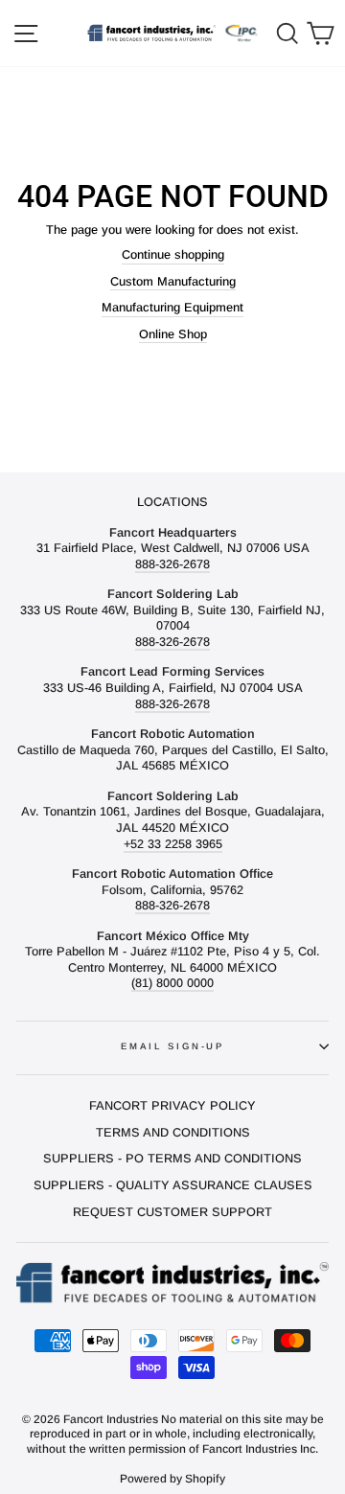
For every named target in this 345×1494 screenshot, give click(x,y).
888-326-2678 (172, 564)
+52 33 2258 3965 (173, 844)
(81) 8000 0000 (172, 983)
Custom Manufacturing (173, 281)
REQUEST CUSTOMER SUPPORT (172, 1212)
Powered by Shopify (172, 1478)
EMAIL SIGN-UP (172, 1046)
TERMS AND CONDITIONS (173, 1132)
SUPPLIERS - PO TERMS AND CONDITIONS (172, 1158)
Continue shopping (173, 254)
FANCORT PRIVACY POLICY (172, 1105)
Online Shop (173, 334)
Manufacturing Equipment (172, 307)
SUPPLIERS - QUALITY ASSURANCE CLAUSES (173, 1185)
